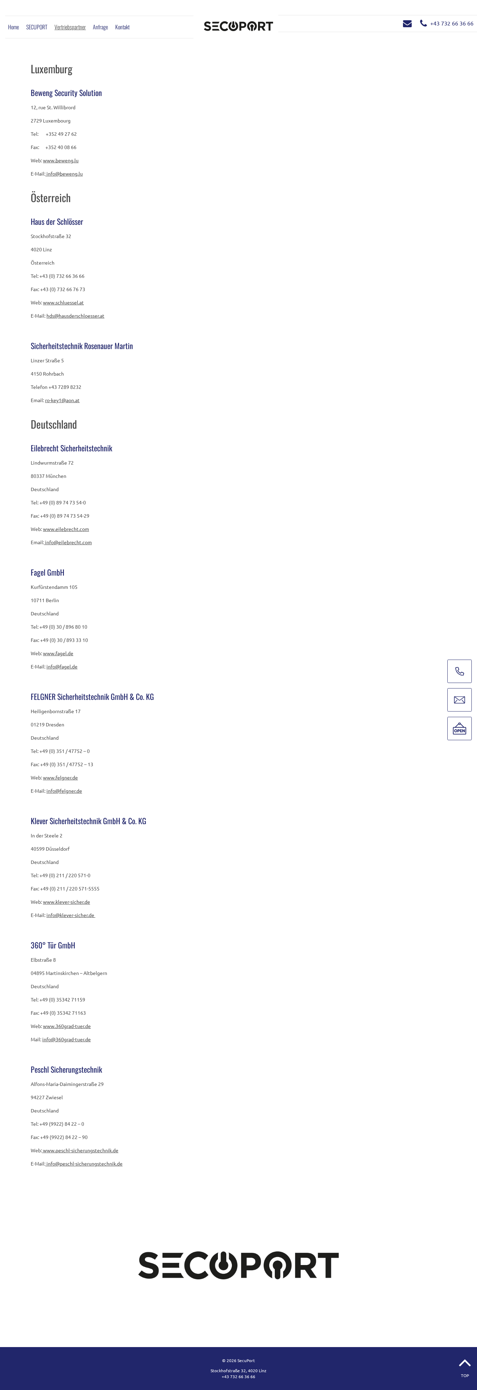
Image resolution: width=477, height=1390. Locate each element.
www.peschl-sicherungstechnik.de (80, 1150)
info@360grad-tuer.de (66, 1039)
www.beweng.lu (61, 160)
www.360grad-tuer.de (67, 1026)
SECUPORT (36, 27)
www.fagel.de (58, 653)
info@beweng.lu (64, 173)
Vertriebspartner (70, 27)
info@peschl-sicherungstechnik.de (84, 1163)
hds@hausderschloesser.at (75, 315)
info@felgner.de (64, 791)
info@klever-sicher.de (70, 915)
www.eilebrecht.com (66, 529)
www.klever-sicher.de (66, 902)
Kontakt (122, 27)
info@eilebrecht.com (68, 542)
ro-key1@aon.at (62, 400)
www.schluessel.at (63, 302)
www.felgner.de (60, 777)
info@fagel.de (62, 666)
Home (13, 27)
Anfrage (100, 27)
